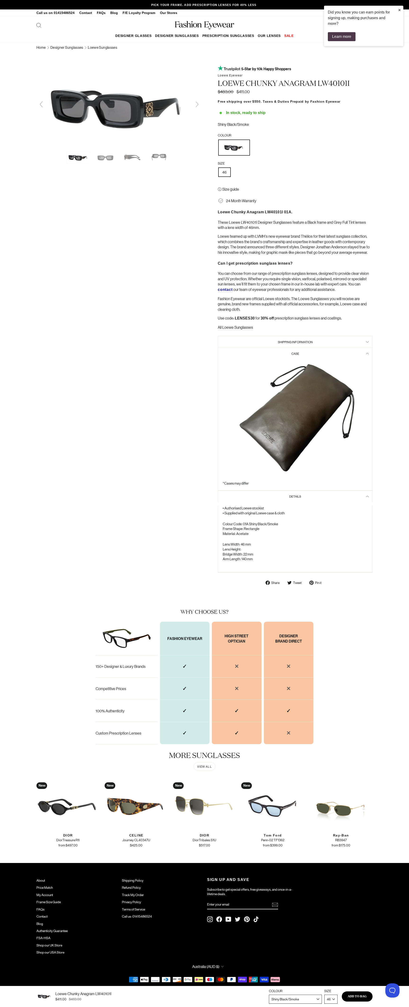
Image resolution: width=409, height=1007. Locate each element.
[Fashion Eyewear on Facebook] (219, 919)
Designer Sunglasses (177, 36)
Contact (85, 13)
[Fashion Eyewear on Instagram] (210, 919)
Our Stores (168, 13)
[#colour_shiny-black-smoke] (119, 146)
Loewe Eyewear (230, 75)
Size (221, 163)
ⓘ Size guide (228, 189)
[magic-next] (197, 104)
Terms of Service (133, 909)
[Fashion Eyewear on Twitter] (237, 919)
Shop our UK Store (49, 945)
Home (41, 47)
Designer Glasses (133, 36)
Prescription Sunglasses (228, 36)
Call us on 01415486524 (55, 13)
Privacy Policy (131, 902)
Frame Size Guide (48, 902)
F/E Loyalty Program (139, 13)
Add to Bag (357, 996)
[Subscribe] (275, 905)
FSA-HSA (43, 938)
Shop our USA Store (50, 952)
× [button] (399, 10)
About (40, 880)
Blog (114, 13)
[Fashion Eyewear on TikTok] (256, 919)
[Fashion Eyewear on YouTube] (228, 919)
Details (295, 496)
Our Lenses (269, 36)
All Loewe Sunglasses (235, 327)
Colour (224, 135)
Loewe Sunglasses (102, 47)
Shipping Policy (132, 880)
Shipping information (295, 342)
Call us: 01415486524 (137, 916)
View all (204, 766)
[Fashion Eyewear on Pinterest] (247, 919)
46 (224, 172)
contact (225, 290)
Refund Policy (131, 887)
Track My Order (133, 895)
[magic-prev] (41, 104)
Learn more (341, 37)
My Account (44, 895)
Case (295, 353)
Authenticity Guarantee (52, 930)
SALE (289, 36)
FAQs (101, 13)
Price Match (44, 887)
